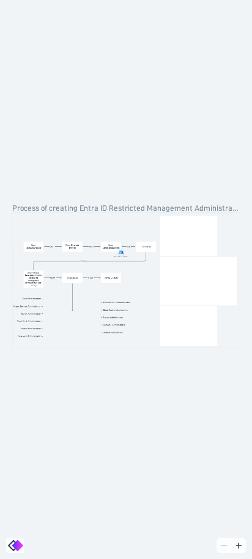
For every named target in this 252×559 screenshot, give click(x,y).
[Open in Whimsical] (15, 545)
